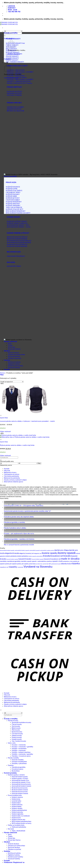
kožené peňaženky (22, 556)
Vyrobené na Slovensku (38, 566)
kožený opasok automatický (35, 556)
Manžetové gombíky (18, 767)
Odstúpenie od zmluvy (11, 474)
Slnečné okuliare (13, 353)
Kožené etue (16, 799)
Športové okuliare (14, 356)
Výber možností (5, 431)
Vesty (10, 343)
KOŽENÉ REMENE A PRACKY (18, 233)
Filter (39, 463)
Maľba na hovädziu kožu (16, 825)
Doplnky (11, 765)
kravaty (67, 556)
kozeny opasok (67, 553)
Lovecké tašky (16, 801)
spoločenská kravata (55, 563)
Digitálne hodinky (14, 364)
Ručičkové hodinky (14, 362)
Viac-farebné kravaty (19, 741)
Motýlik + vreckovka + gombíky (22, 754)
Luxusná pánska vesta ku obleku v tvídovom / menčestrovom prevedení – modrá (27, 421)
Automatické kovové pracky (21, 784)
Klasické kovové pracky (20, 791)
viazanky (13, 567)
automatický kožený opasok (22, 550)
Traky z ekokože (17, 831)
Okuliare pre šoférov (15, 354)
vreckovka (20, 567)
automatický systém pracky (47, 550)
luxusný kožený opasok (38, 559)
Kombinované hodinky (15, 366)
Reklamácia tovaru (10, 472)
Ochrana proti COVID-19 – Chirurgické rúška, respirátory (23, 505)
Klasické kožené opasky (20, 776)
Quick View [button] (4, 418)
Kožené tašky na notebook (21, 816)
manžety (24, 561)
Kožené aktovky (17, 804)
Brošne (14, 771)
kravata (46, 556)
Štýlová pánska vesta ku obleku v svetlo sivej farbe (17, 445)
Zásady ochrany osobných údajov (15, 480)
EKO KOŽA (11, 262)
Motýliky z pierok (18, 763)
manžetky (3, 561)
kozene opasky (50, 553)
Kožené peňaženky (18, 810)
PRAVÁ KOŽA (11, 182)
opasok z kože (57, 561)
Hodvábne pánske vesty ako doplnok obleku (19, 517)
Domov (2, 373)
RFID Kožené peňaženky (20, 821)
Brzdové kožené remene (20, 790)
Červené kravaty (17, 733)
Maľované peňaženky (19, 827)
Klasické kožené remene (20, 793)
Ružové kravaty (17, 732)
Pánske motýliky (13, 758)
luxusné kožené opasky (12, 559)
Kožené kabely (16, 806)
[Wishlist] (1, 415)
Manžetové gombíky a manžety (14, 522)
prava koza (32, 564)
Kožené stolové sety (18, 819)
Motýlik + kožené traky (19, 752)
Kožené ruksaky (17, 808)
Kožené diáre (16, 803)
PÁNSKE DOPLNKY (14, 103)
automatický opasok (34, 550)
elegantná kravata (12, 553)
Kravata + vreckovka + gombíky (22, 746)
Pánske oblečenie (10, 341)
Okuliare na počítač (14, 358)
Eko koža (11, 829)
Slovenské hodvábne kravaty (21, 722)
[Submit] (4, 35)
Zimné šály (11, 347)
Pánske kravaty (13, 720)
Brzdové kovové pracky (20, 788)
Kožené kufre (16, 818)
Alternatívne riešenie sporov (13, 482)
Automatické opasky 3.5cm (21, 782)
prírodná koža (39, 563)
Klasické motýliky (18, 760)
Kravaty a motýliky (11, 33)
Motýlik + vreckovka (19, 750)
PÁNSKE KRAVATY (13, 39)
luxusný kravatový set (52, 559)
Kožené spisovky (17, 812)
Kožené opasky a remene (16, 775)
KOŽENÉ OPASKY (13, 217)
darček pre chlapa (61, 550)
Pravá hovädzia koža (15, 795)
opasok (29, 561)
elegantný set (38, 553)
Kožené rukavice (17, 797)
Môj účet (7, 470)
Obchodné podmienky (11, 476)
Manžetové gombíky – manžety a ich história (19, 539)
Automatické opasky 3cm (20, 780)
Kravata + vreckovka (19, 745)
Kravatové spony (17, 769)
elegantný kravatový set (27, 553)
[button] (2, 375)
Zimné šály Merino (14, 349)
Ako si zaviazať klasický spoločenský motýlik (19, 545)
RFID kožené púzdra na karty (21, 823)
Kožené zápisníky (17, 814)
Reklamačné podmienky (12, 478)
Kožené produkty (10, 176)
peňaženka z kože (68, 561)
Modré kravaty (17, 737)
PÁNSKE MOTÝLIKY (14, 87)
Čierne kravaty (17, 724)
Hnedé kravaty (17, 739)
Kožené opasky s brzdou (20, 778)
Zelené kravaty (17, 735)
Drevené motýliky (18, 761)
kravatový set (57, 556)
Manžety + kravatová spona (21, 756)
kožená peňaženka (11, 556)
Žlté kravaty (16, 730)
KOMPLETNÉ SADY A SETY (17, 66)
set (50, 564)
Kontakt (7, 369)
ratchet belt (45, 563)
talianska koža (66, 564)
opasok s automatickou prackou (42, 561)
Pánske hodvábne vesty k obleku (15, 528)
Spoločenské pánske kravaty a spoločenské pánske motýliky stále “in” (27, 511)
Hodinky (7, 360)
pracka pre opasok (11, 564)
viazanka (75, 563)
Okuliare (7, 351)
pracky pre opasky (23, 564)
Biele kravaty (16, 728)
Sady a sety (12, 743)
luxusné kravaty (25, 559)
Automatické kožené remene (21, 786)
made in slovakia (70, 558)
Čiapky (10, 345)
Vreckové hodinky (14, 367)
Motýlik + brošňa (17, 748)
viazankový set (4, 567)
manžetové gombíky (13, 561)
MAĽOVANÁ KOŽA (14, 252)
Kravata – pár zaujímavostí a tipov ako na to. (19, 533)
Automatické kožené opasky (7, 550)
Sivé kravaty (16, 726)
